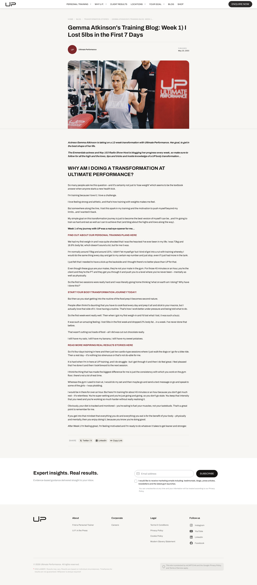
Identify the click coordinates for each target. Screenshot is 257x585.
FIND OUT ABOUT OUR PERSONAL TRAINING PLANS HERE (102, 235)
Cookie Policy (156, 536)
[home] (13, 4)
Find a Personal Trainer (83, 525)
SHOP (180, 4)
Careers (115, 525)
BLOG (171, 4)
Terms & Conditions (159, 525)
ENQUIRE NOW (240, 4)
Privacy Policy (156, 530)
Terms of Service (176, 568)
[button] (79, 4)
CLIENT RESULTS (118, 4)
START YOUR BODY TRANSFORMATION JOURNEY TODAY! (102, 292)
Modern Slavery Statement (162, 541)
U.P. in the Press (79, 530)
